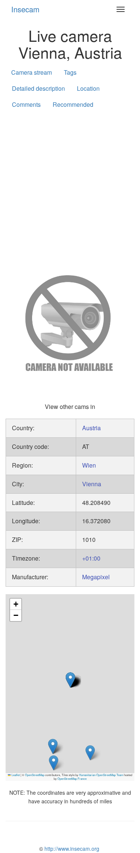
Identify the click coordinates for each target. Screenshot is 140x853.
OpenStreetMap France (72, 778)
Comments (26, 104)
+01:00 (91, 558)
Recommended (73, 104)
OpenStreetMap (34, 775)
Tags (70, 72)
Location (88, 88)
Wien (89, 465)
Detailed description (38, 88)
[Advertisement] (70, 190)
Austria (91, 428)
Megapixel (96, 577)
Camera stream (31, 72)
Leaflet (15, 775)
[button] (90, 752)
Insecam (25, 9)
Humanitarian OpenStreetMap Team (101, 775)
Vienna (91, 484)
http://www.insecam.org (71, 848)
